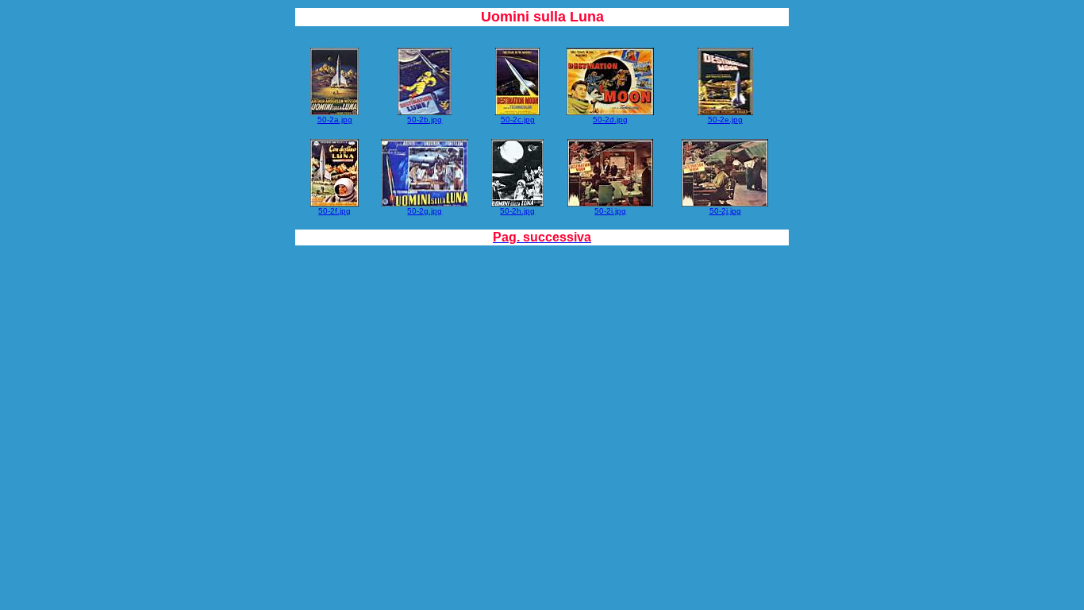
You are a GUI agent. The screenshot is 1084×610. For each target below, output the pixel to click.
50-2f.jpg (334, 211)
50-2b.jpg (424, 119)
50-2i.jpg (610, 211)
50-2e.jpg (725, 119)
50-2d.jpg (610, 119)
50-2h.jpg (517, 211)
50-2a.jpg (334, 119)
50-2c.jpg (518, 119)
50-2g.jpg (424, 211)
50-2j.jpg (725, 211)
